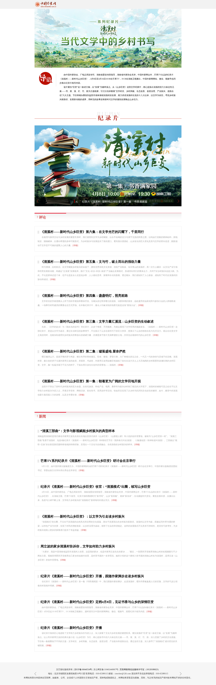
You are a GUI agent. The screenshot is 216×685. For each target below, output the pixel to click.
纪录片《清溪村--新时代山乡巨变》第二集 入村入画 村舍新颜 (114, 201)
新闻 (42, 416)
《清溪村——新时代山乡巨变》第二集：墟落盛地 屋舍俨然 (83, 351)
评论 (42, 217)
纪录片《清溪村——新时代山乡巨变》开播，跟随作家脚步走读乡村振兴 (92, 576)
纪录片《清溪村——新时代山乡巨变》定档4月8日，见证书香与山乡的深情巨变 (97, 602)
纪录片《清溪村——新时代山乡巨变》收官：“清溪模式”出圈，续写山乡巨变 (95, 486)
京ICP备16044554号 (83, 669)
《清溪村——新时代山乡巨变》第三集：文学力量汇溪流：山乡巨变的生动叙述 (97, 321)
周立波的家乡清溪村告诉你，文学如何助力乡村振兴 (78, 546)
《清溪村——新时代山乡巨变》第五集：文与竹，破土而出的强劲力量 (91, 261)
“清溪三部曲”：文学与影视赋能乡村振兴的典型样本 (78, 431)
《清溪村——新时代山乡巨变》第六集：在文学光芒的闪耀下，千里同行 (92, 232)
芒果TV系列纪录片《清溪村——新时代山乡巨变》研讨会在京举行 (88, 461)
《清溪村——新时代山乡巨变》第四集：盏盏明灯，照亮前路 (84, 295)
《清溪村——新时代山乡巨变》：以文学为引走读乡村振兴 (83, 516)
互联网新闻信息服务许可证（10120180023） (140, 669)
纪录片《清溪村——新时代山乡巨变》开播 (71, 628)
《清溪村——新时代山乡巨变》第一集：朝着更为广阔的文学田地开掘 (91, 381)
